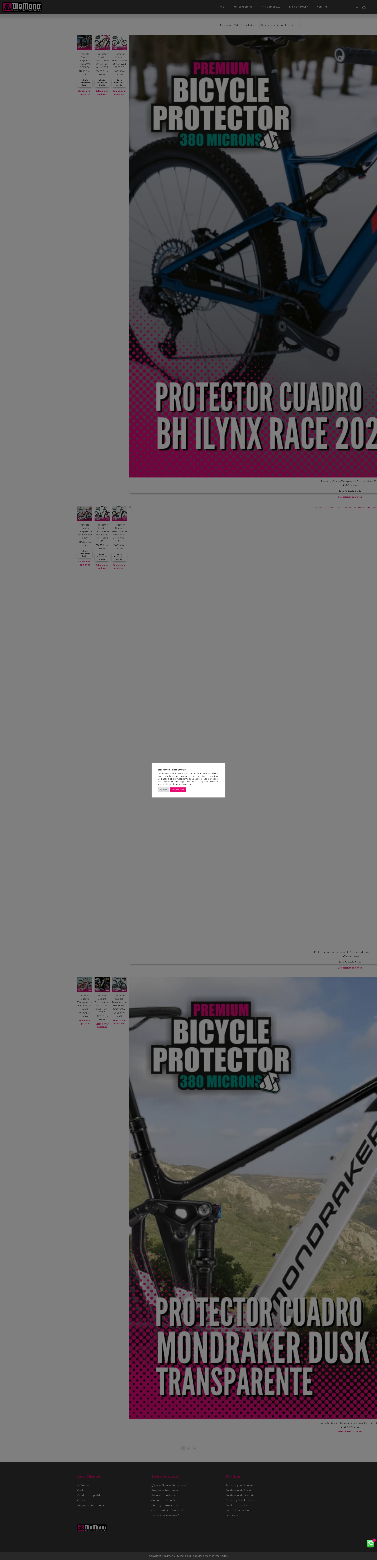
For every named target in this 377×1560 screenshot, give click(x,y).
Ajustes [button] (163, 789)
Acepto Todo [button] (178, 789)
